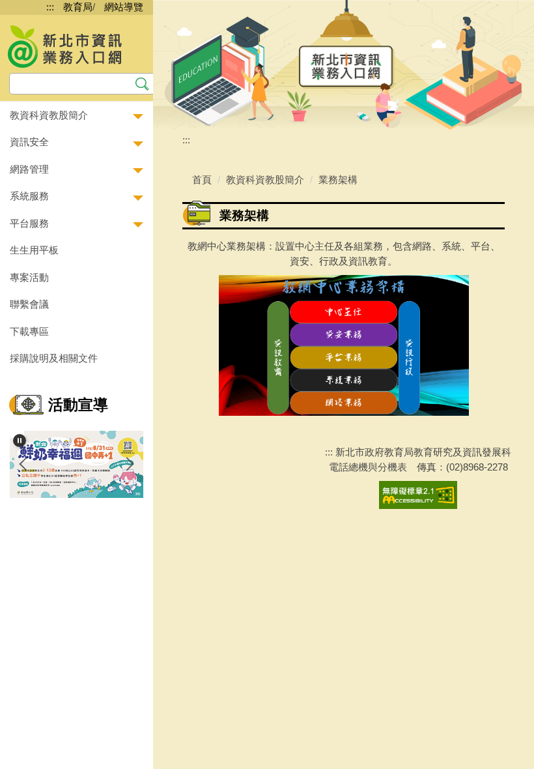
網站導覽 (123, 6)
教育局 (77, 6)
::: (50, 6)
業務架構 (338, 179)
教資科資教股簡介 (265, 179)
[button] (76, 116)
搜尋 (142, 82)
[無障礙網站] (418, 494)
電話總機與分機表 (368, 466)
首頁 (202, 179)
